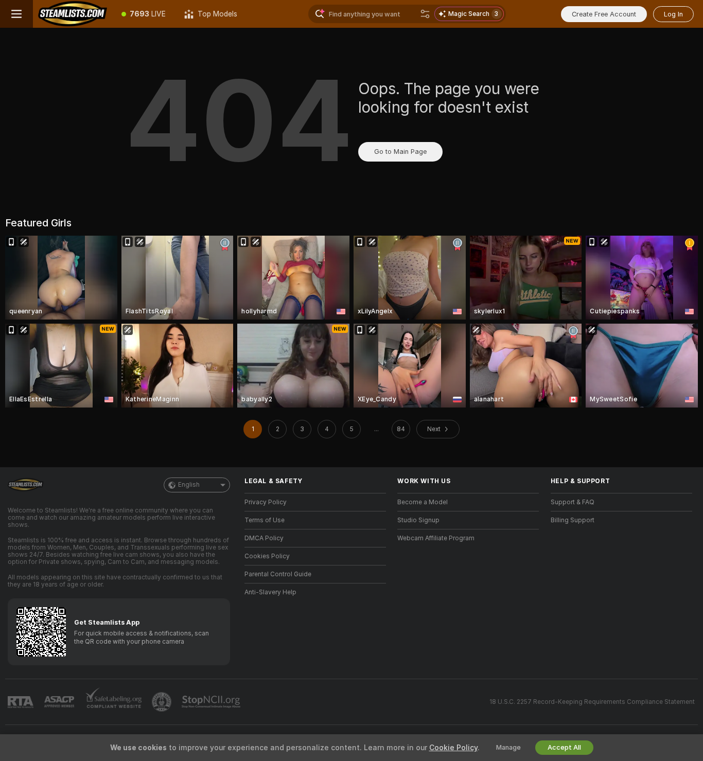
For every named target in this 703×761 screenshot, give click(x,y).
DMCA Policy (264, 538)
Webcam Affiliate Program (435, 538)
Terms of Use (264, 520)
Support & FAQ (572, 502)
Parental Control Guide (277, 574)
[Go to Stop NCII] (212, 702)
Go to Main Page (400, 151)
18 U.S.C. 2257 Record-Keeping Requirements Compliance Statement (592, 701)
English (189, 484)
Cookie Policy (453, 748)
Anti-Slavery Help (270, 592)
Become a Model (422, 502)
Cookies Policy (267, 556)
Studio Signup (418, 520)
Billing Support (572, 520)
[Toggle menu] (16, 14)
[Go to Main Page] (72, 14)
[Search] (425, 14)
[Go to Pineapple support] (162, 702)
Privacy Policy (265, 502)
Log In (673, 14)
